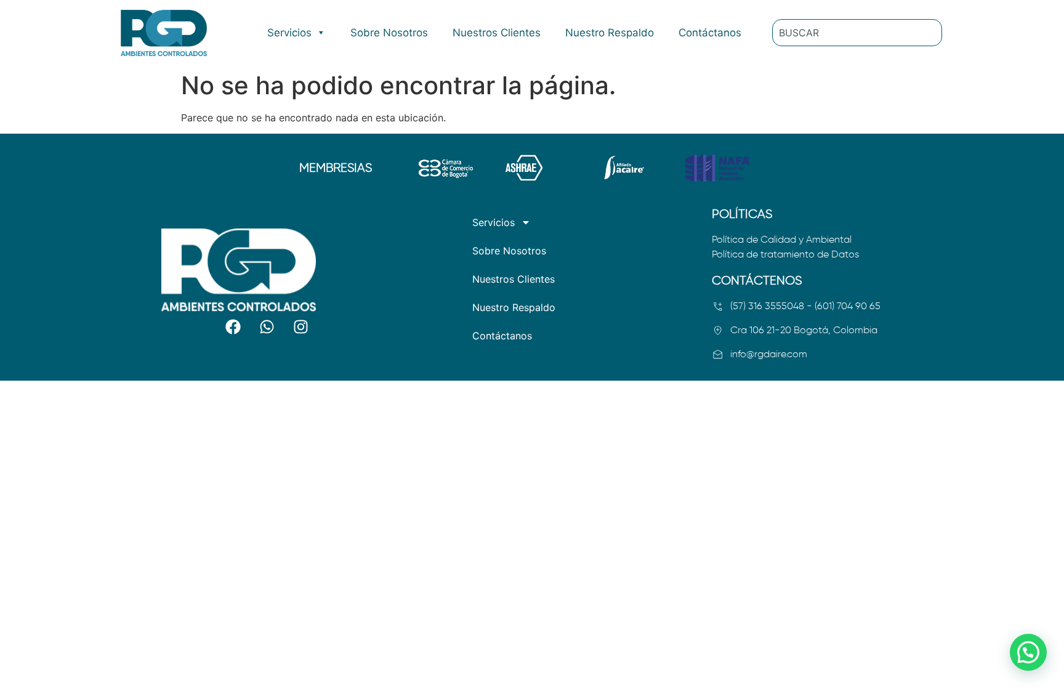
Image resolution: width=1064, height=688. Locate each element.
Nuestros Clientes (497, 32)
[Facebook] (232, 327)
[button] (1028, 652)
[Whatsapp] (266, 327)
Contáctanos (710, 32)
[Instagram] (300, 327)
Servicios (289, 32)
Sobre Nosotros (389, 32)
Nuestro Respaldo (609, 32)
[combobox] (857, 32)
